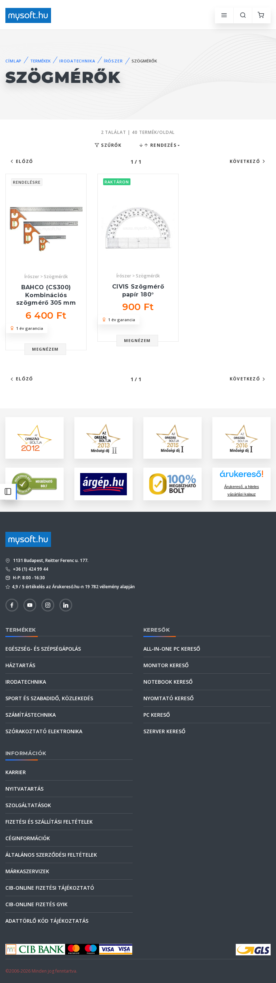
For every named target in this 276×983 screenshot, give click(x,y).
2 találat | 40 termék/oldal (138, 132)
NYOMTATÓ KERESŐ (168, 698)
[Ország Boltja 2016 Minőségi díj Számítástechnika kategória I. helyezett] (241, 437)
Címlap (13, 61)
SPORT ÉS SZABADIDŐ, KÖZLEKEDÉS (49, 698)
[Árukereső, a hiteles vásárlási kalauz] (34, 483)
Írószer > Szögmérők (46, 276)
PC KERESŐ (156, 714)
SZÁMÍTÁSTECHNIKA (30, 714)
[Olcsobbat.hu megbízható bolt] (172, 484)
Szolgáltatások (28, 805)
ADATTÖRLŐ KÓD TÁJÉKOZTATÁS (46, 920)
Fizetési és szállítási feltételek (49, 821)
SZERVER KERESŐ (164, 731)
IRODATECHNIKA (77, 61)
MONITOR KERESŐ (166, 665)
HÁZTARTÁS (20, 665)
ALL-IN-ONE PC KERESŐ (171, 648)
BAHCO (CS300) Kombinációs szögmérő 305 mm (46, 295)
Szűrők (110, 145)
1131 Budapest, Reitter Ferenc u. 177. (50, 560)
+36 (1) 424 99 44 (30, 569)
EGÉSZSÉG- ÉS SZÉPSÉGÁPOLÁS (43, 648)
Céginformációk (27, 838)
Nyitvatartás (24, 788)
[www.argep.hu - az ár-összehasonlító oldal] (103, 484)
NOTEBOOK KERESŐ (168, 681)
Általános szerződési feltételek (51, 854)
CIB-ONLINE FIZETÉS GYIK (36, 904)
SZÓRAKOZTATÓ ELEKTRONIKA (43, 731)
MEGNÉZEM (45, 349)
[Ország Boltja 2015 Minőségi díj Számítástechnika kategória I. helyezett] (172, 437)
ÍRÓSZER (113, 61)
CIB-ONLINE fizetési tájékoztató (49, 887)
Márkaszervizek (27, 871)
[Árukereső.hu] (241, 476)
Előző (24, 161)
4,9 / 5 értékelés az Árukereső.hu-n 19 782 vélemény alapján (73, 587)
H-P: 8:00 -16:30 (28, 578)
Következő (245, 161)
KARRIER (15, 772)
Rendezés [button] (162, 145)
